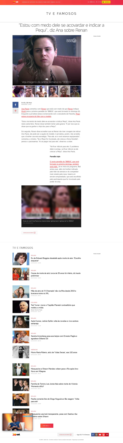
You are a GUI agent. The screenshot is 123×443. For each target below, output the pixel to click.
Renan (70, 109)
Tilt (77, 6)
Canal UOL (85, 6)
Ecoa (80, 6)
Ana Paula (25, 109)
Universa (68, 6)
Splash (62, 6)
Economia (48, 6)
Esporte (57, 6)
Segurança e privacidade (78, 439)
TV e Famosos (61, 14)
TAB (94, 6)
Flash (21, 6)
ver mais (46, 425)
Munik (23, 111)
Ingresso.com (25, 2)
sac (89, 2)
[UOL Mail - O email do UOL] (92, 2)
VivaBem (73, 6)
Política (37, 6)
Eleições (26, 6)
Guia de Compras (107, 6)
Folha (53, 6)
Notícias (31, 6)
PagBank (53, 2)
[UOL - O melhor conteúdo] (15, 2)
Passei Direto (46, 2)
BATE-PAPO (32, 2)
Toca (100, 6)
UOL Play (58, 2)
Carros (42, 6)
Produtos (16, 6)
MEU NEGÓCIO (39, 2)
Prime (97, 6)
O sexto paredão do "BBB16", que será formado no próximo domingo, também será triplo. (64, 164)
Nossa (91, 6)
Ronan (43, 109)
